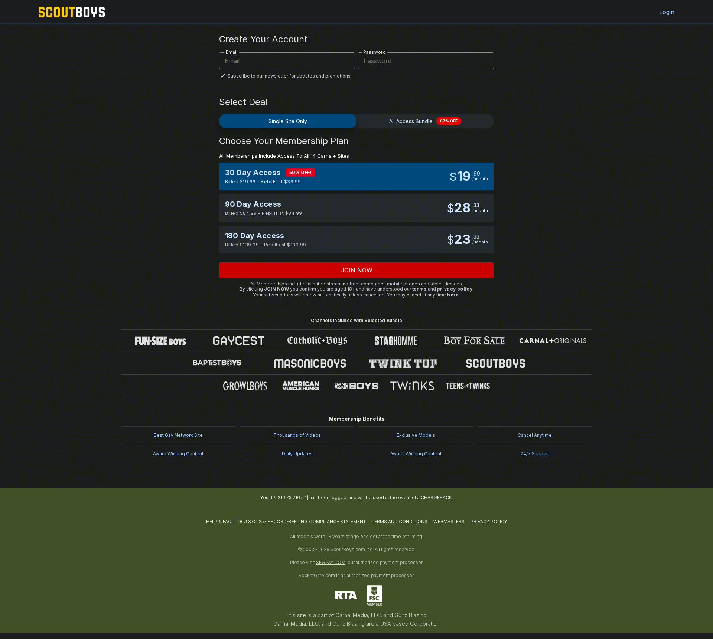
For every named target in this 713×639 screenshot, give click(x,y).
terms (419, 289)
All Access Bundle (423, 121)
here (453, 295)
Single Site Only (287, 121)
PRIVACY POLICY (489, 521)
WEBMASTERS (449, 521)
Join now (357, 270)
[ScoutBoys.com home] (72, 12)
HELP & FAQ (219, 521)
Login (667, 12)
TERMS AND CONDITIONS (399, 521)
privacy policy (455, 289)
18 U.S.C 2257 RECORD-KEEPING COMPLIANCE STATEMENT (302, 521)
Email (232, 52)
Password (374, 52)
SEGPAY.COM (330, 562)
